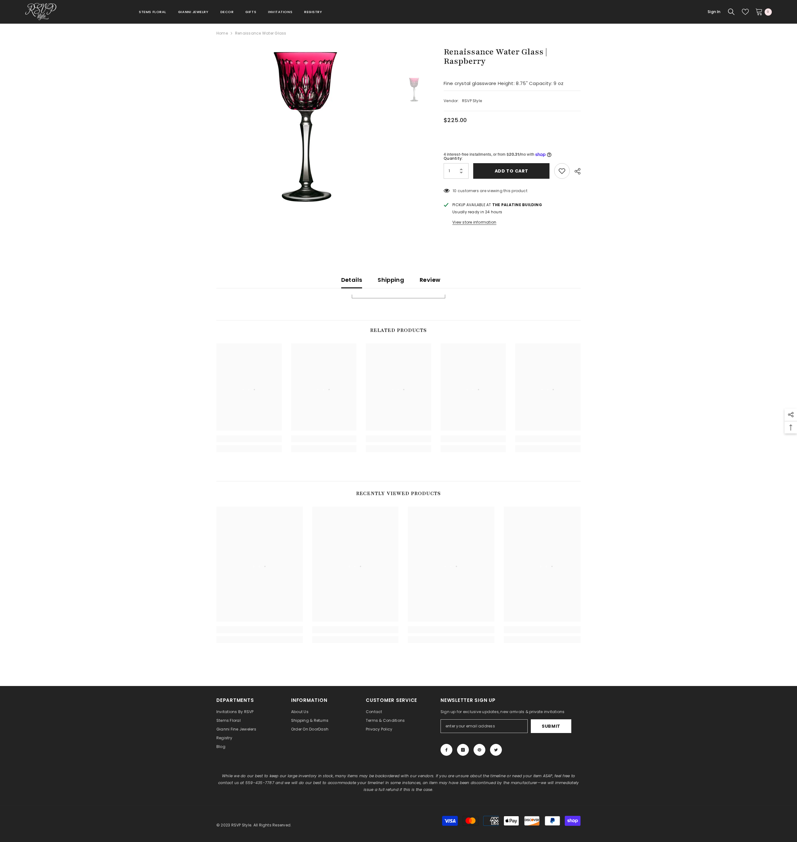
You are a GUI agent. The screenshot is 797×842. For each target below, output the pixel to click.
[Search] (731, 12)
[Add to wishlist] (562, 171)
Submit (551, 726)
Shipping (391, 280)
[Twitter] (496, 750)
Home (222, 33)
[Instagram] (463, 750)
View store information (474, 222)
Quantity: (453, 158)
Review (430, 280)
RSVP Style (472, 100)
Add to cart (511, 171)
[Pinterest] (479, 750)
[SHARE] (575, 171)
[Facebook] (446, 750)
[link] (249, 438)
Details (351, 280)
